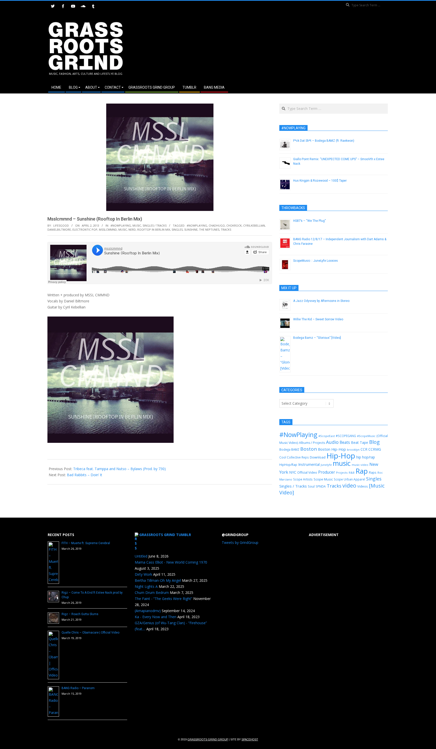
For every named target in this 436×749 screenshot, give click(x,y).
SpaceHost (249, 739)
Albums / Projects (312, 443)
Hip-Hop (340, 456)
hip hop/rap (365, 457)
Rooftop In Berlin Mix (153, 229)
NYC (292, 472)
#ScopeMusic (366, 436)
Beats (345, 442)
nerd (132, 229)
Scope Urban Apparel (349, 479)
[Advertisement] (303, 47)
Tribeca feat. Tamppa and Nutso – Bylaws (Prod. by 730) (119, 468)
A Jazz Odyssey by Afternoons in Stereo (321, 301)
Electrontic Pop (84, 229)
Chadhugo (217, 225)
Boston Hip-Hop (332, 449)
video (349, 485)
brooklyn (353, 449)
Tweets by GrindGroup (240, 542)
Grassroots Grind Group (207, 739)
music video (360, 465)
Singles (177, 229)
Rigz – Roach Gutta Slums (80, 614)
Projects (342, 472)
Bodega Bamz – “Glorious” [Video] (317, 338)
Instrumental (309, 464)
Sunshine (191, 229)
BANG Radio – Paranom (78, 688)
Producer (326, 472)
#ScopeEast (326, 436)
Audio (332, 442)
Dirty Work (143, 574)
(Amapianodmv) (148, 610)
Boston (308, 449)
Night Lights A (146, 586)
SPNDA (321, 486)
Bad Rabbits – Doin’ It (84, 474)
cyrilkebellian (254, 225)
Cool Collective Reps (294, 457)
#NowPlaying (121, 225)
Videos (362, 486)
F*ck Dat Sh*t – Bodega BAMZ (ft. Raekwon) (323, 140)
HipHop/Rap (288, 465)
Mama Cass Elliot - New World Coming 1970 (171, 562)
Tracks (226, 229)
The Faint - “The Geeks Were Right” (163, 598)
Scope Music (323, 479)
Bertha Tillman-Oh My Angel (158, 580)
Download (317, 457)
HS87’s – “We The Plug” (309, 221)
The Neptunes (209, 229)
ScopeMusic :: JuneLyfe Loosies (315, 260)
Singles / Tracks (155, 225)
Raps (372, 472)
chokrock (234, 225)
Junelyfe (326, 465)
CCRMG (374, 449)
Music (136, 225)
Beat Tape (359, 442)
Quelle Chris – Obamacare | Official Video (90, 632)
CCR (364, 449)
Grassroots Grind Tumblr (165, 534)
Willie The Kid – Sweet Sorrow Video (318, 319)
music (122, 229)
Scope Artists (303, 479)
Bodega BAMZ (289, 449)
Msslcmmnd (108, 229)
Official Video (307, 472)
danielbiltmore (59, 229)
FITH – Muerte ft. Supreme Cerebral (86, 543)
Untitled (141, 556)
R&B (352, 472)
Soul (311, 486)
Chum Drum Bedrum (152, 592)
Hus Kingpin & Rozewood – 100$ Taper (320, 180)
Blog (374, 442)
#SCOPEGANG (346, 436)
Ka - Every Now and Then (155, 616)
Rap (362, 471)
